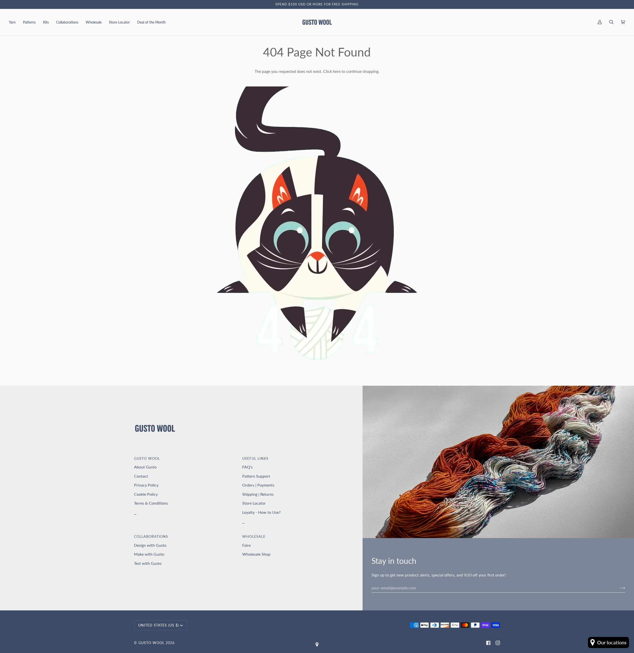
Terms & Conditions (151, 503)
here (337, 71)
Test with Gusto (147, 563)
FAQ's (247, 466)
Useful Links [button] (255, 458)
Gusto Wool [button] (147, 458)
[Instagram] (498, 643)
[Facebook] (488, 643)
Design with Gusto (150, 545)
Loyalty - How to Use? (261, 512)
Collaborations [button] (151, 536)
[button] (14, 22)
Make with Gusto (149, 554)
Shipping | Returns (258, 494)
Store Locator (254, 503)
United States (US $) (158, 625)
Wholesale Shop (256, 554)
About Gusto (145, 466)
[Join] (618, 588)
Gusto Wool (151, 643)
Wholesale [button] (253, 536)
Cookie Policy (146, 494)
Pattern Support (256, 476)
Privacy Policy (146, 485)
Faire (246, 545)
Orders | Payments (258, 485)
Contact (141, 476)
